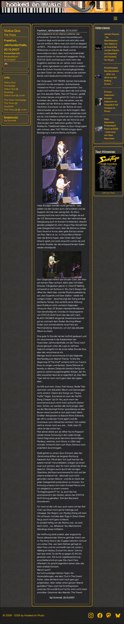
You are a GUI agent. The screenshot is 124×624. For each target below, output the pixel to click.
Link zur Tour (108, 192)
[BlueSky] (118, 615)
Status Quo (12, 31)
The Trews (10, 34)
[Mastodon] (109, 615)
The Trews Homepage (15, 100)
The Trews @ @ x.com (15, 109)
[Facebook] (100, 615)
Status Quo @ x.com (14, 95)
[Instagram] (91, 615)
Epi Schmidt (10, 120)
